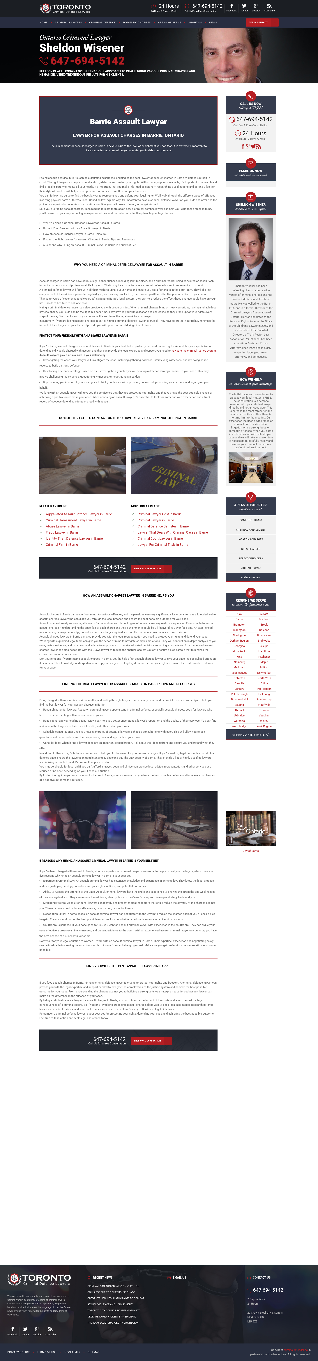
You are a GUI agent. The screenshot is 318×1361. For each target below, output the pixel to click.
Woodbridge (239, 726)
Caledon (264, 630)
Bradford (264, 619)
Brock (264, 624)
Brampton (239, 624)
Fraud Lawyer (62, 532)
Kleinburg (239, 662)
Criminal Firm (62, 544)
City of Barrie (251, 851)
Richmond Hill (239, 699)
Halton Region (239, 651)
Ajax (239, 614)
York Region (264, 726)
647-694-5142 (86, 60)
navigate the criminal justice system (194, 350)
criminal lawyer (118, 150)
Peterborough (239, 694)
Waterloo (239, 721)
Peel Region (264, 688)
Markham (239, 667)
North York (264, 678)
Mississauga (239, 672)
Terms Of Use (46, 1352)
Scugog (239, 704)
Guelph (264, 646)
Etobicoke (264, 640)
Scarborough (264, 699)
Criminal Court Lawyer (160, 538)
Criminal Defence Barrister (163, 526)
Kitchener (264, 656)
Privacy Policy (18, 1352)
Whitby (264, 721)
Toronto (264, 710)
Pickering (264, 694)
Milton (264, 667)
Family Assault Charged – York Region (113, 1322)
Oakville (239, 683)
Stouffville (264, 704)
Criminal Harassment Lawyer (73, 520)
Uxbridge (239, 715)
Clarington (239, 635)
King (239, 656)
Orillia (264, 683)
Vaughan (264, 715)
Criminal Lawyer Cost (160, 514)
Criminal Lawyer (156, 520)
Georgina (239, 646)
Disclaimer (72, 1352)
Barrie (239, 619)
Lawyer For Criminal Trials (163, 544)
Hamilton (264, 651)
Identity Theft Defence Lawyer (74, 538)
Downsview (264, 635)
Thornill (239, 710)
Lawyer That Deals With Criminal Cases (173, 532)
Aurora (264, 614)
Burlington (239, 630)
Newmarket (264, 672)
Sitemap (94, 1352)
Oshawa (239, 688)
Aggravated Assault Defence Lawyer (79, 514)
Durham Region (239, 640)
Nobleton (239, 678)
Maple (264, 662)
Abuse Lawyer (63, 526)
